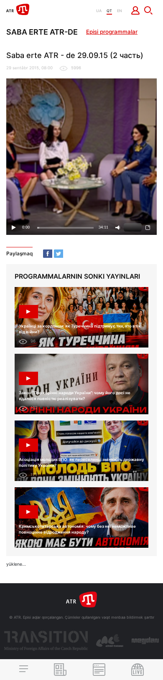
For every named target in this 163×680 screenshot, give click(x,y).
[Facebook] (47, 253)
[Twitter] (58, 253)
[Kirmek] (135, 10)
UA (99, 11)
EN (119, 11)
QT (109, 11)
